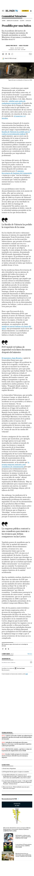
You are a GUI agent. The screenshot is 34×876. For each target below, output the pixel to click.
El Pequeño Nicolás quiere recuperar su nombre (16, 771)
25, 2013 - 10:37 (19, 48)
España (3, 20)
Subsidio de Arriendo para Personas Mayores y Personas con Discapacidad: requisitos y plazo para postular (16, 744)
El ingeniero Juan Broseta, (12, 358)
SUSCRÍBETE (25, 10)
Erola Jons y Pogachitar (9, 768)
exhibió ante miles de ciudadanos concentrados (13, 102)
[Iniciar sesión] (30, 10)
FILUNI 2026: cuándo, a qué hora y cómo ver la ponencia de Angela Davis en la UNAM (17, 749)
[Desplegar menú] (3, 10)
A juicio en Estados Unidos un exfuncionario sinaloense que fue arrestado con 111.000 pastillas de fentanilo (17, 737)
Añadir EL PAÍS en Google (10, 58)
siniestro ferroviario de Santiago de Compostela (17, 172)
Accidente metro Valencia (8, 662)
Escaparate (17, 805)
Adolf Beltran (11, 45)
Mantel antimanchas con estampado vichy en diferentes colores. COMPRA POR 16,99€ (23, 855)
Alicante (22, 20)
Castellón (28, 20)
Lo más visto (6, 764)
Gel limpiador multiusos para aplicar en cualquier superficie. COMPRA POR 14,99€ (23, 837)
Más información (5, 670)
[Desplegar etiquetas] (31, 662)
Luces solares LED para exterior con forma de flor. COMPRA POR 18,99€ (23, 846)
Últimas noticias (7, 732)
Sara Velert (23, 45)
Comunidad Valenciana (14, 16)
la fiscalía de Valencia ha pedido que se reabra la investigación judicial (16, 132)
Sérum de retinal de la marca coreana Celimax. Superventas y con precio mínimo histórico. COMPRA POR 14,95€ (17, 829)
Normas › (30, 653)
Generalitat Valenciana (12, 20)
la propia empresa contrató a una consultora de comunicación (15, 464)
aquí (27, 674)
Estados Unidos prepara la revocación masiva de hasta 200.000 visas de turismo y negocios (15, 755)
